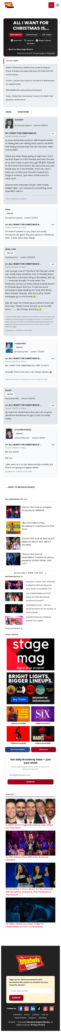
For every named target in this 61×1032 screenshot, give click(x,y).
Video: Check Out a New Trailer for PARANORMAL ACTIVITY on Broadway (25, 925)
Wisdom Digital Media (38, 1022)
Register (36, 5)
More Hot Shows (17, 749)
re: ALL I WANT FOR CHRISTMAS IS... (23, 224)
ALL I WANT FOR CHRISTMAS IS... (21, 133)
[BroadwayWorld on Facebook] (20, 1008)
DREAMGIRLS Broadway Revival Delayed (24, 90)
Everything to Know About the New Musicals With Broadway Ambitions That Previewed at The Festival (29, 892)
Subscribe (23, 112)
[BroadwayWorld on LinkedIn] (32, 1008)
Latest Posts (32, 34)
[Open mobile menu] (57, 5)
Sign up (30, 781)
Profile (10, 213)
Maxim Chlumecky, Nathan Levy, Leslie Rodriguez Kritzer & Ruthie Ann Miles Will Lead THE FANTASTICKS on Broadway (29, 71)
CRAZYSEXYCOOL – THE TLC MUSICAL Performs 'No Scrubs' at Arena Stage (41, 609)
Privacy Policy (38, 1024)
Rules (32, 43)
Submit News (21, 1017)
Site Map (43, 1017)
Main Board (15, 34)
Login (44, 5)
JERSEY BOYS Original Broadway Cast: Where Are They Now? (29, 826)
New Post (18, 40)
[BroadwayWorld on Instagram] (26, 1008)
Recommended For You (16, 499)
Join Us (45, 1014)
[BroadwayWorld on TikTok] (39, 1008)
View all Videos (12, 628)
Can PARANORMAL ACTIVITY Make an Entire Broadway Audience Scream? (38, 597)
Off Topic (46, 34)
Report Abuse (45, 40)
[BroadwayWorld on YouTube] (51, 1008)
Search (30, 40)
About (27, 1014)
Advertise (17, 1014)
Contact (35, 1014)
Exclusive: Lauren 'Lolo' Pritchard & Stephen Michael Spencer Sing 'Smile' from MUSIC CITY (40, 585)
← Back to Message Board (19, 49)
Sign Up (16, 997)
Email (9, 112)
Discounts (43, 749)
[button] (51, 5)
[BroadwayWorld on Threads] (45, 1008)
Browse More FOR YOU (28, 573)
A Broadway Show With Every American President (27, 858)
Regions (32, 1017)
